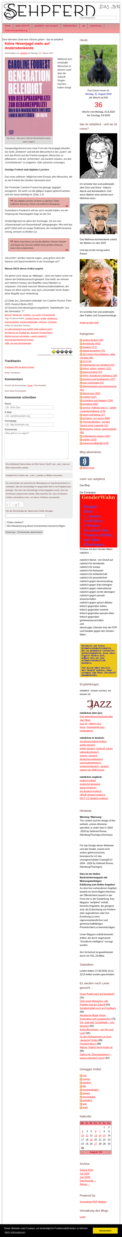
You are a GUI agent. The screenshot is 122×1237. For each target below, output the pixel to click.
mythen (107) (90, 397)
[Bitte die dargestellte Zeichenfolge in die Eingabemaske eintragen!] (15, 504)
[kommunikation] (81, 1089)
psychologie (89, 1097)
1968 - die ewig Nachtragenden (18, 343)
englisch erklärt (88, 780)
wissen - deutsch (88, 755)
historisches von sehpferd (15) (98, 365)
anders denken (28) (93, 340)
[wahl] (81, 1107)
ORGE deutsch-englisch (92, 795)
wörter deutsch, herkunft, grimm (96, 748)
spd (85, 1104)
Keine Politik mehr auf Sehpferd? (97, 994)
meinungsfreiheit (12, 322)
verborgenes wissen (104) (96, 436)
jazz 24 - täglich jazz (90, 723)
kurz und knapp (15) (93, 383)
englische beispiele (90, 784)
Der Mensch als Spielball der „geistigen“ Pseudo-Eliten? (29, 333)
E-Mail (8, 412)
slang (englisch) (88, 787)
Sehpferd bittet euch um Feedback (98, 1008)
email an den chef (89, 322)
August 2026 (86, 1170)
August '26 (96, 1152)
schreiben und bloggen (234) (98, 400)
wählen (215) (90, 439)
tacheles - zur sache (32, 315)
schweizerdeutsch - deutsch (94, 766)
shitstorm (43, 322)
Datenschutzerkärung (16, 30)
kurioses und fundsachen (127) (99, 379)
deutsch (8, 315)
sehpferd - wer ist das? (46, 25)
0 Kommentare (48, 315)
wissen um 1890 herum (92, 770)
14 (100, 1135)
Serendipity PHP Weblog (93, 1202)
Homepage (11, 421)
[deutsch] (81, 1082)
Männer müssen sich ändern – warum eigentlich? (26, 336)
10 (82, 1135)
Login (83, 1217)
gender (43, 318)
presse (86, 1093)
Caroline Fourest (32, 318)
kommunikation (91, 1089)
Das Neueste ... (88, 1180)
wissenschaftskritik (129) (96, 443)
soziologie (52, 322)
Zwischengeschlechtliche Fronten (19, 340)
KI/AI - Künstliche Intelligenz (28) (100, 375)
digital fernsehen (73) (94, 350)
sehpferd (23, 53)
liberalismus (52, 318)
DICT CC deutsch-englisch (94, 798)
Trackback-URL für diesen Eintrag (19, 367)
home (8, 25)
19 (91, 1139)
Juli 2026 (84, 1173)
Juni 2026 (85, 1177)
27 (95, 1144)
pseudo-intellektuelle (29, 322)
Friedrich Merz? (88, 1044)
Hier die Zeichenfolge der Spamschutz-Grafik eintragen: (29, 511)
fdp (84, 1086)
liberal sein (17, 315)
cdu (85, 1075)
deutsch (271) (90, 347)
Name (8, 403)
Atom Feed (88, 468)
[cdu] (81, 1075)
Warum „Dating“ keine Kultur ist (96, 1047)
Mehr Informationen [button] (15, 1232)
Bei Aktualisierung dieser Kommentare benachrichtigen (36, 526)
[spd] (81, 1104)
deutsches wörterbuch (91, 759)
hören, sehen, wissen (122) (97, 368)
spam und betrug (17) (94, 415)
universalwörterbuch (90, 763)
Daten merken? (15, 522)
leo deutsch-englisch (91, 791)
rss (83, 25)
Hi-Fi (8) (87, 361)
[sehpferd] (81, 1100)
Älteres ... (85, 1184)
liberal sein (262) (91, 393)
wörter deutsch (87, 745)
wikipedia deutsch (89, 752)
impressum (96, 25)
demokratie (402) (92, 343)
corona (86, 1079)
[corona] (81, 1079)
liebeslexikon (70, 25)
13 (95, 1135)
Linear (30, 385)
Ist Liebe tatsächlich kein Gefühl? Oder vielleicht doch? (28, 329)
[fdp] (81, 1086)
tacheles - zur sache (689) (96, 418)
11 (87, 1135)
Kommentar (11, 429)
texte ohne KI (22, 25)
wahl (85, 1107)
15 (104, 1135)
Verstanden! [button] (105, 1230)
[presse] (81, 1093)
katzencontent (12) (92, 372)
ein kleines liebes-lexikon (93, 741)
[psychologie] (81, 1097)
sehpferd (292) (90, 404)
